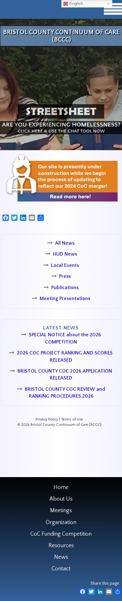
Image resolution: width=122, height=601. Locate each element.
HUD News (65, 254)
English (75, 3)
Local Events (65, 265)
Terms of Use (72, 419)
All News (64, 243)
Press (65, 276)
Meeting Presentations (65, 298)
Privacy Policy (47, 419)
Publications (65, 287)
